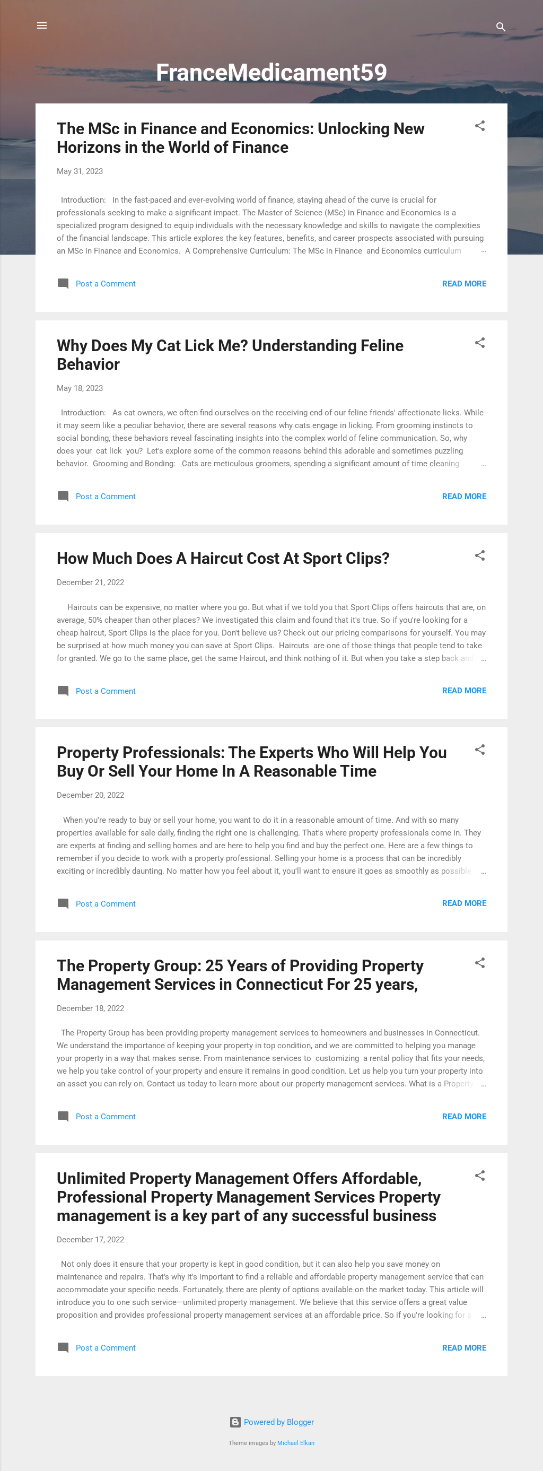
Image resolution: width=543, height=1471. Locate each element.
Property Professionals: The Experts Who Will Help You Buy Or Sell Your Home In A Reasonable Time (252, 761)
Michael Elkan (295, 1443)
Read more (464, 284)
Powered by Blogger (278, 1422)
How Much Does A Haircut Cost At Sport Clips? (223, 558)
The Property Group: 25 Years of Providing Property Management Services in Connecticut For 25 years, (240, 975)
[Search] (501, 29)
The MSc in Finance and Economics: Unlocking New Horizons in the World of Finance (241, 137)
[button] (480, 127)
